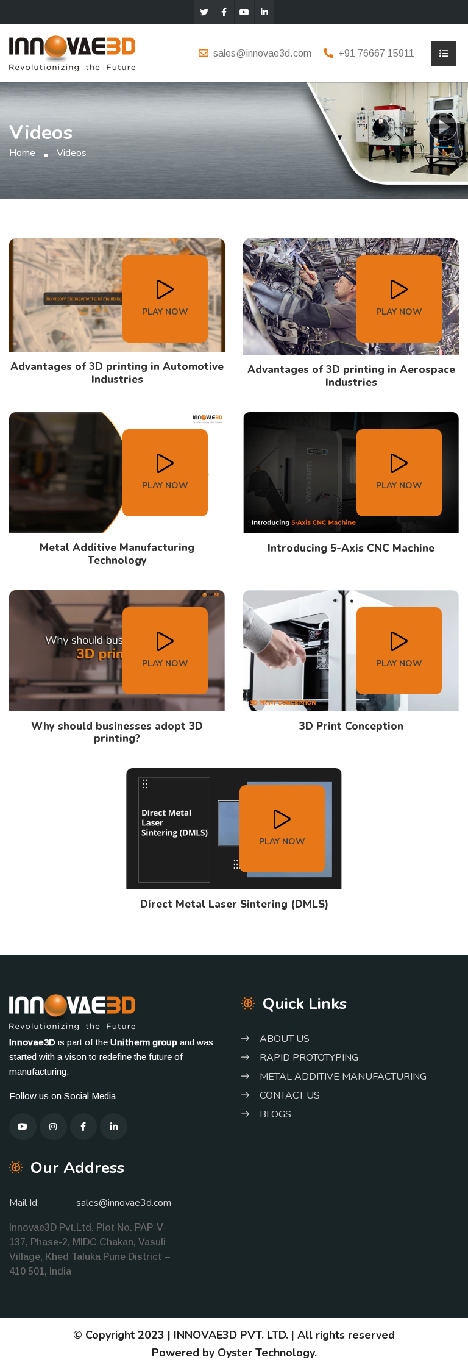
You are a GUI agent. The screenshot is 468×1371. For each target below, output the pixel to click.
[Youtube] (244, 12)
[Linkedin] (264, 12)
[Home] (72, 52)
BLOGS (275, 1114)
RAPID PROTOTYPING (309, 1057)
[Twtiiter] (204, 12)
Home (22, 153)
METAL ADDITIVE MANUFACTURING (343, 1076)
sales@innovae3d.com (262, 53)
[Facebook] (224, 12)
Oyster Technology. (267, 1352)
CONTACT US (290, 1095)
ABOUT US (285, 1038)
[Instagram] (53, 1127)
